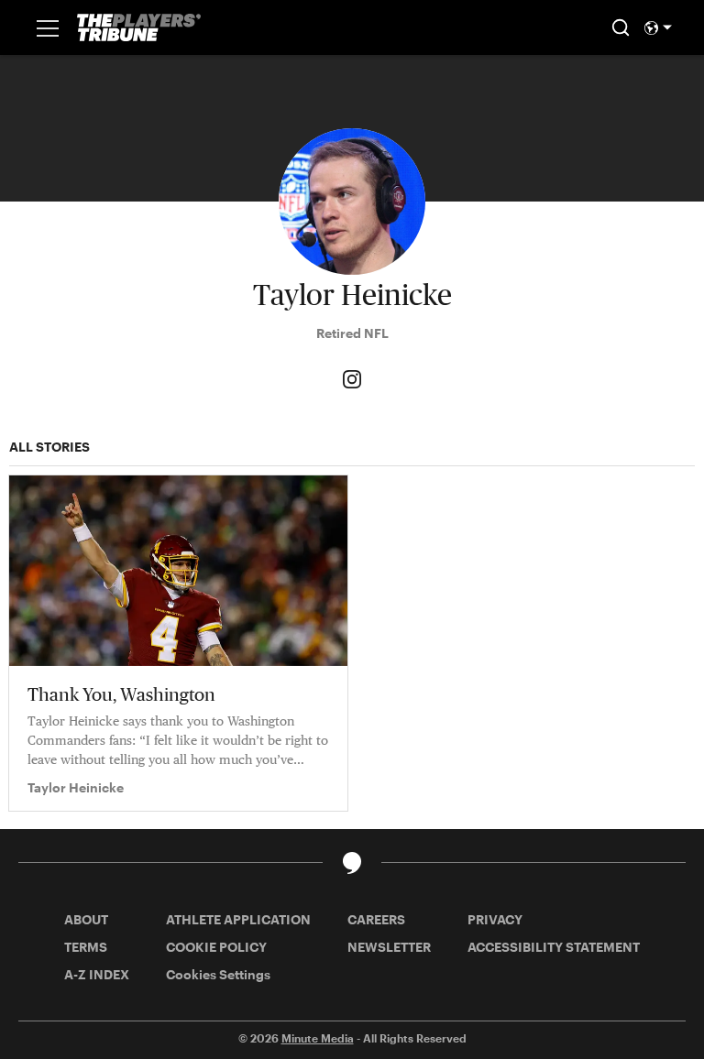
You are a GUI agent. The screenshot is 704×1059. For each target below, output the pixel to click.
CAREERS (376, 919)
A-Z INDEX (96, 974)
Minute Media (317, 1038)
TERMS (85, 947)
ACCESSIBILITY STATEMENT (554, 947)
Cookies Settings (218, 974)
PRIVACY (495, 919)
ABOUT (86, 919)
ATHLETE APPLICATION (238, 919)
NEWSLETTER (389, 947)
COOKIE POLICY (216, 947)
